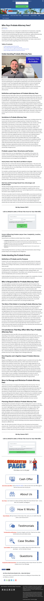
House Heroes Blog (11, 586)
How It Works (6, 15)
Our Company (6, 18)
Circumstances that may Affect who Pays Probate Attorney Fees (16, 49)
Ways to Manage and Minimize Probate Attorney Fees (14, 50)
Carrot (36, 599)
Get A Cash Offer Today (16, 15)
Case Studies (34, 15)
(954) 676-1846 (35, 9)
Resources (5, 586)
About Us (31, 11)
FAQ (39, 15)
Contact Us (36, 11)
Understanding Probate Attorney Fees (11, 46)
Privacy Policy (18, 586)
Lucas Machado (5, 28)
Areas (2, 586)
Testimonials (26, 15)
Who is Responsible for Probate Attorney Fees (13, 47)
